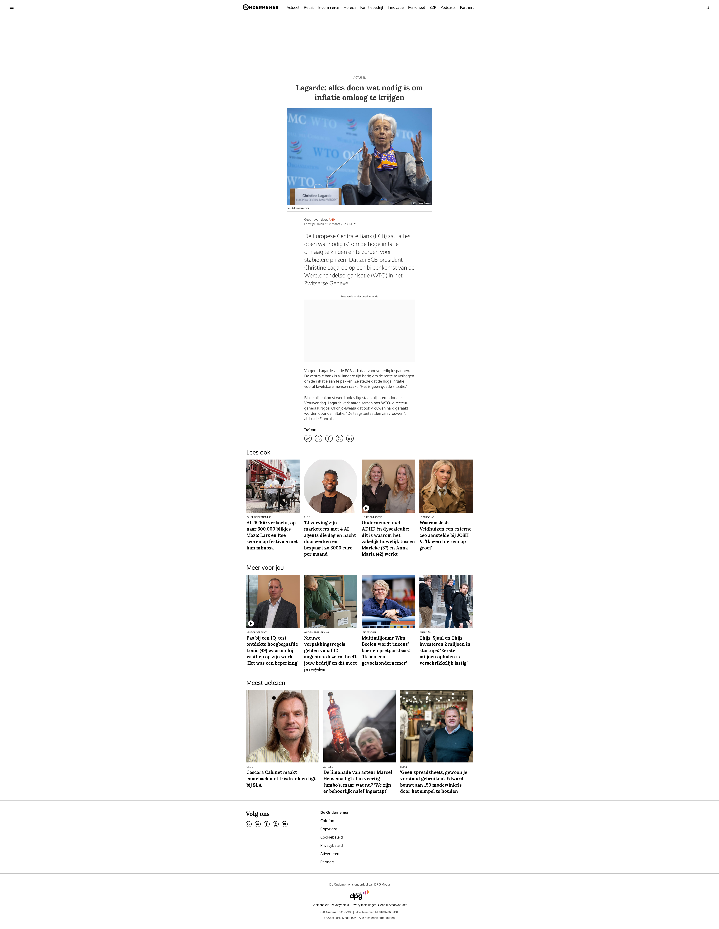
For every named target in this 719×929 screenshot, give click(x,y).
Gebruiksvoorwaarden (392, 905)
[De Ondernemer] (260, 7)
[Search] (707, 7)
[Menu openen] (11, 7)
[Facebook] (267, 824)
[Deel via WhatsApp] (318, 438)
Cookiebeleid (320, 905)
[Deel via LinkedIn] (350, 438)
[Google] (249, 824)
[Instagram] (276, 824)
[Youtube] (285, 824)
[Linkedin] (258, 824)
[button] (364, 905)
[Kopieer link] (308, 438)
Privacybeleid (340, 905)
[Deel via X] (339, 438)
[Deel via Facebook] (329, 438)
